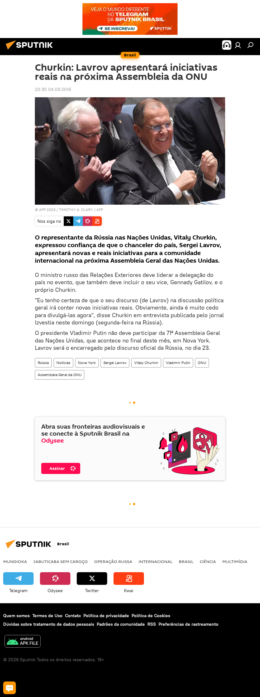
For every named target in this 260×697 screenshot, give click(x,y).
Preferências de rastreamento (188, 624)
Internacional (155, 561)
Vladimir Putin (178, 362)
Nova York (87, 362)
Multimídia (234, 561)
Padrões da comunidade (121, 624)
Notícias (63, 362)
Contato (73, 615)
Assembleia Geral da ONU (59, 374)
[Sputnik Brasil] (31, 50)
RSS (151, 624)
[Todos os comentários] (9, 687)
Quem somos (16, 615)
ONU (202, 362)
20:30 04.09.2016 (53, 89)
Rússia (43, 362)
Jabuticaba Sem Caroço (60, 561)
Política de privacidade (106, 615)
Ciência (208, 561)
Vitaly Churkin (146, 362)
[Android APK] (22, 642)
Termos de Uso (47, 615)
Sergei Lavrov (115, 362)
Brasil (186, 561)
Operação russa (113, 561)
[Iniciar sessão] (237, 45)
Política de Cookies (151, 615)
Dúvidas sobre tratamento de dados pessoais (48, 624)
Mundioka (15, 561)
